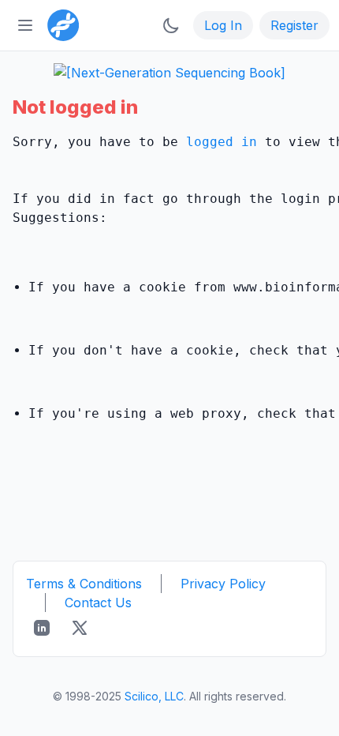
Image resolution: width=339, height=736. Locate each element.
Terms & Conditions (84, 583)
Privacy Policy (223, 583)
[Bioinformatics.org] (60, 24)
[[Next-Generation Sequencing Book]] (169, 72)
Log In (223, 25)
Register (294, 25)
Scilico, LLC (154, 696)
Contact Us (98, 602)
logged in (221, 141)
